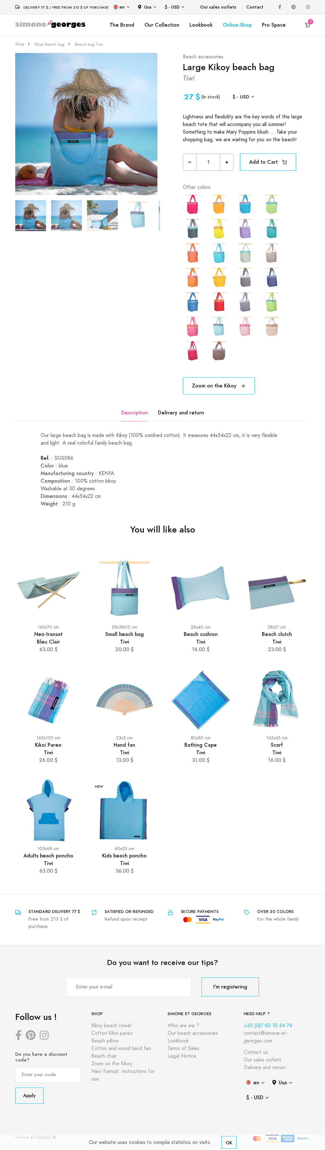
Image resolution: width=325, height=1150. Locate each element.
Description (134, 412)
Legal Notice (182, 1056)
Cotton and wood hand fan (121, 1048)
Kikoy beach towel (111, 1025)
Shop (19, 44)
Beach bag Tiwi (89, 44)
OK (229, 1142)
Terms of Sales (183, 1048)
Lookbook (201, 25)
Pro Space (274, 25)
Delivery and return (181, 412)
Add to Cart (264, 162)
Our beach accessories (193, 1033)
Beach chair (104, 1056)
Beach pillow (105, 1040)
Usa (147, 7)
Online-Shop (237, 25)
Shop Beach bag (49, 44)
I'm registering (230, 986)
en (122, 7)
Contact (254, 7)
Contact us (256, 1052)
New (99, 786)
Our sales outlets (218, 7)
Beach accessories (203, 56)
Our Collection (161, 25)
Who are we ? (183, 1025)
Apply (29, 1095)
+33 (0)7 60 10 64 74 (268, 1025)
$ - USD (172, 7)
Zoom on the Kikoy (215, 385)
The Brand (121, 25)
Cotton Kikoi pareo (112, 1033)
